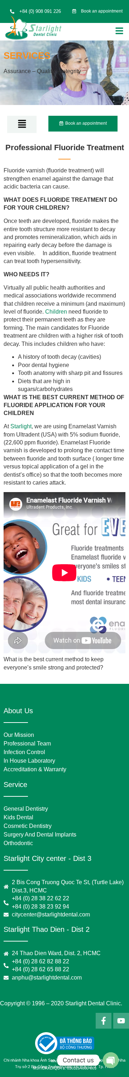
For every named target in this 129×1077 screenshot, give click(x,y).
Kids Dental (18, 817)
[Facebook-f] (103, 1021)
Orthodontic (18, 843)
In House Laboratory (29, 761)
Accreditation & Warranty (35, 769)
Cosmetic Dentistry (28, 826)
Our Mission (19, 735)
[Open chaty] (111, 1060)
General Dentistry (26, 809)
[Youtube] (121, 1021)
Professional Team (27, 743)
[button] (22, 124)
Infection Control (24, 752)
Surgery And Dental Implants (40, 834)
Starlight (21, 426)
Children (56, 312)
